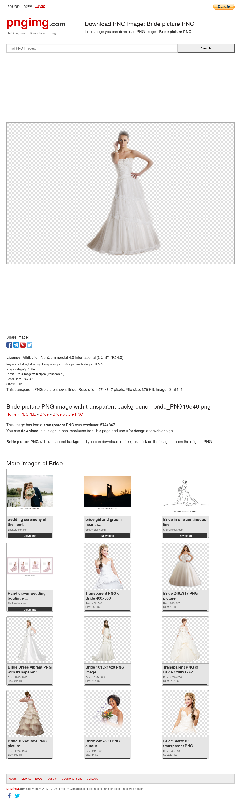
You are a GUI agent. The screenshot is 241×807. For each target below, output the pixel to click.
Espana (40, 6)
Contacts (92, 778)
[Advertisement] (120, 89)
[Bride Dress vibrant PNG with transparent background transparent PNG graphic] (30, 640)
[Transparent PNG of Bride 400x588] (107, 566)
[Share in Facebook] (9, 345)
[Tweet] (29, 345)
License (26, 778)
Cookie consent (72, 778)
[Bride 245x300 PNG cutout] (107, 713)
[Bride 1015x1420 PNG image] (108, 640)
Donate (52, 778)
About (12, 778)
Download (29, 536)
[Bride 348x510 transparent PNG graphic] (185, 713)
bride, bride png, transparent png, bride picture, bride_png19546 (61, 364)
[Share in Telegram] (16, 345)
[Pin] (23, 345)
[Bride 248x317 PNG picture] (185, 566)
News (38, 778)
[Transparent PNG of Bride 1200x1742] (185, 640)
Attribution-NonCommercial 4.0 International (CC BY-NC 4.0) (73, 357)
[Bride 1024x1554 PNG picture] (29, 713)
